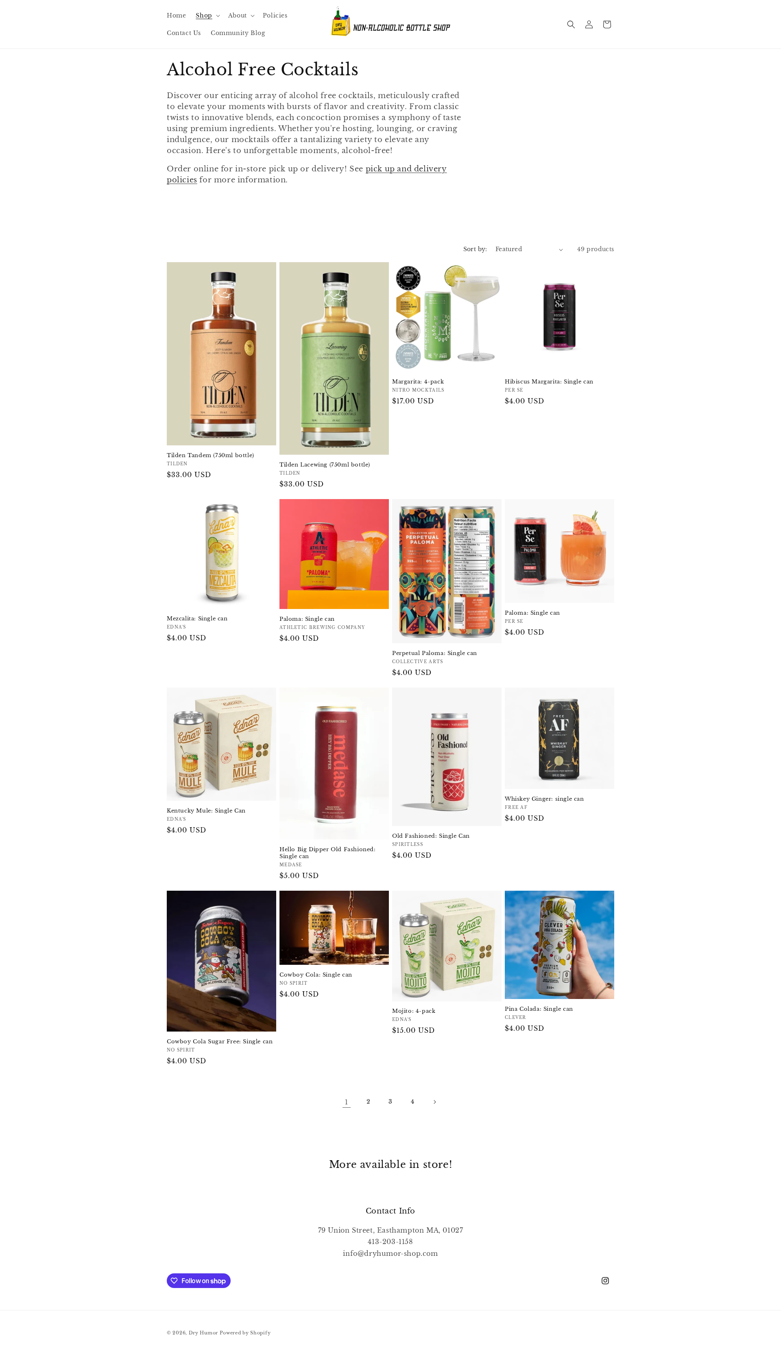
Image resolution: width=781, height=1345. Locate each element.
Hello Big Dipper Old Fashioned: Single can (327, 853)
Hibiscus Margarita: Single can (549, 382)
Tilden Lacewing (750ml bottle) (324, 465)
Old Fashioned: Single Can (431, 836)
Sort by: (475, 249)
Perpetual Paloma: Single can (434, 653)
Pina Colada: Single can (539, 1009)
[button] (207, 15)
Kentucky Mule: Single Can (206, 811)
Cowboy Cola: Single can (315, 975)
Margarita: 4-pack (418, 382)
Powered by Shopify (245, 1333)
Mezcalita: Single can (197, 619)
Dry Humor (203, 1333)
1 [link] (346, 1102)
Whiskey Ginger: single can (544, 799)
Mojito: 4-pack (413, 1011)
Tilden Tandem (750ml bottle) (210, 455)
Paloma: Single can (307, 619)
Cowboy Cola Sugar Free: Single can (220, 1041)
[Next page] (434, 1102)
